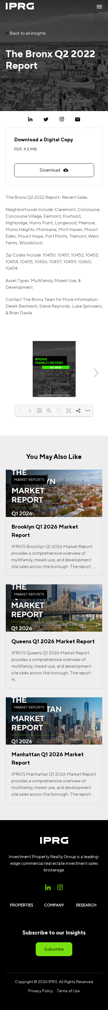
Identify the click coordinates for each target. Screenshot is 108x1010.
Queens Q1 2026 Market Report (53, 641)
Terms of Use (68, 991)
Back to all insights (27, 33)
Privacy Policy (40, 991)
